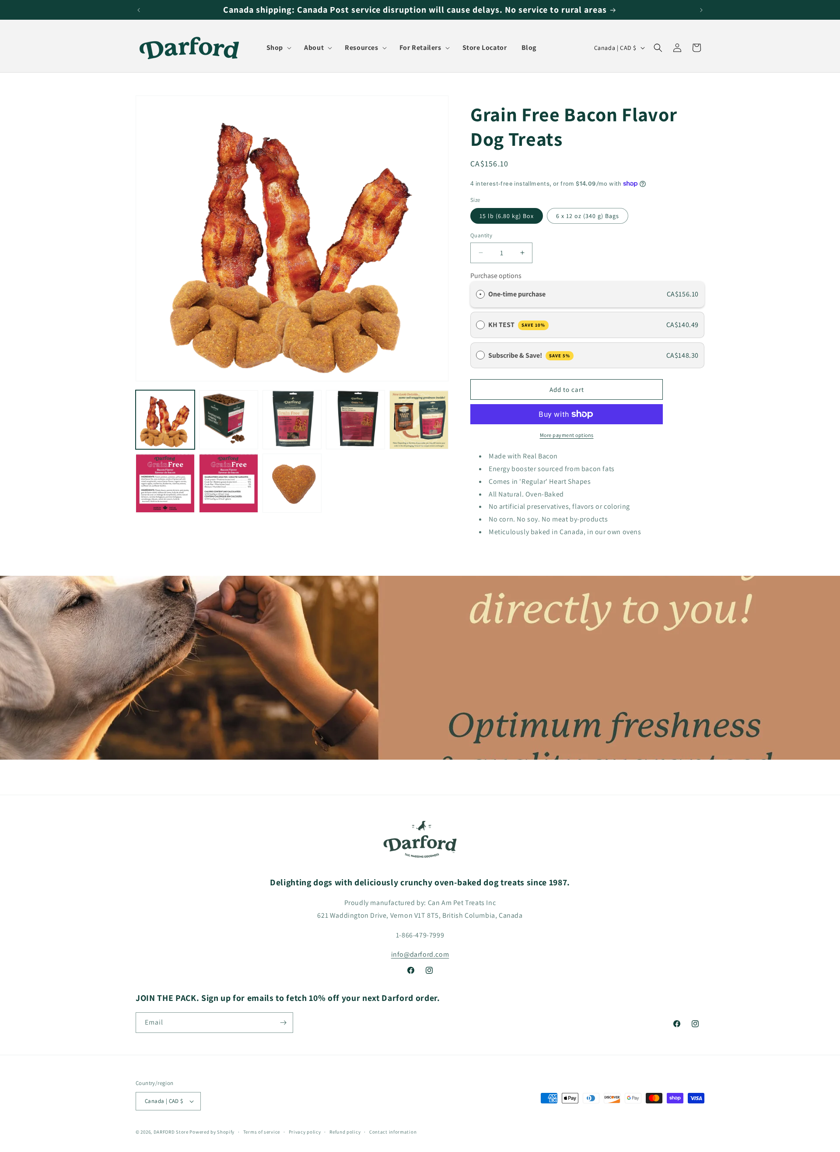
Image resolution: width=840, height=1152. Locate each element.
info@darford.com (420, 954)
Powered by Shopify (211, 1132)
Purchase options (496, 275)
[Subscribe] (283, 1022)
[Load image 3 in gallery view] (292, 419)
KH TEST (516, 324)
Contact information (392, 1132)
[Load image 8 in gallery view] (292, 483)
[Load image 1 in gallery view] (165, 419)
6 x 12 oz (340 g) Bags (587, 216)
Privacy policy (305, 1132)
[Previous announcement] (138, 10)
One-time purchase (517, 294)
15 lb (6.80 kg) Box (507, 216)
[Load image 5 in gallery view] (418, 419)
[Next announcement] (701, 10)
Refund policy (344, 1132)
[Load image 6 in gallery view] (165, 483)
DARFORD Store (171, 1132)
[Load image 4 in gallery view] (355, 419)
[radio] (480, 294)
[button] (276, 48)
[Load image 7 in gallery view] (228, 483)
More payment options (567, 435)
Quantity (481, 235)
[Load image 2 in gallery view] (228, 419)
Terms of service (261, 1132)
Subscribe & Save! (529, 355)
